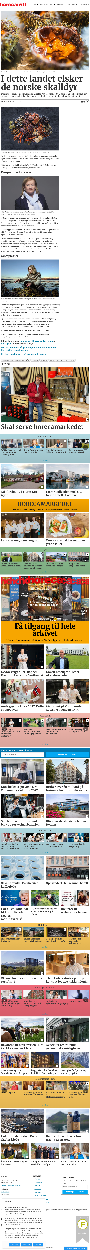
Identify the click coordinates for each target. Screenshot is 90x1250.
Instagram (6, 343)
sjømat (52, 360)
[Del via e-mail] (87, 101)
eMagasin (84, 4)
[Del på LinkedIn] (84, 101)
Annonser (60, 4)
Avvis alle (38, 1244)
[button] (4, 447)
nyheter (44, 360)
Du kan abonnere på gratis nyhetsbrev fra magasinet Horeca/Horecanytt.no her (29, 348)
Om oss (67, 4)
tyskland (35, 360)
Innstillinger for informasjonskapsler (76, 1248)
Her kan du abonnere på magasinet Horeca (23, 354)
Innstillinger (14, 1244)
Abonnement (44, 4)
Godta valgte (26, 1244)
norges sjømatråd (22, 360)
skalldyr (60, 360)
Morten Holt (5, 1192)
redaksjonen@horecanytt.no (10, 1185)
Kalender (38, 1192)
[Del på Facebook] (82, 101)
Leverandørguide (40, 1195)
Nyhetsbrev (75, 4)
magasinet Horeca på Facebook (36, 341)
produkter (70, 360)
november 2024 (7, 360)
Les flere (45, 461)
